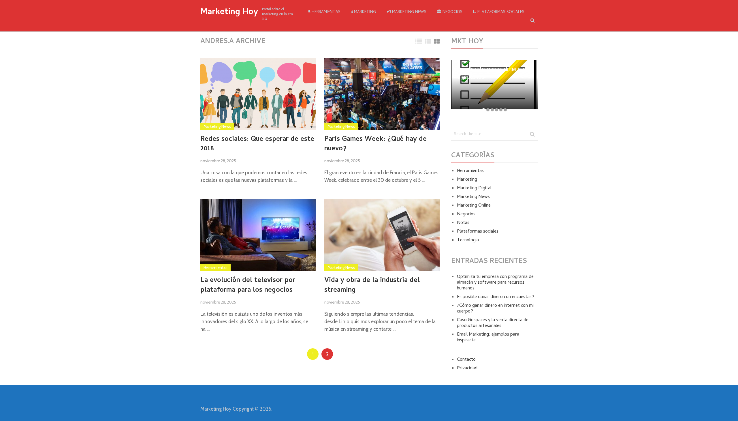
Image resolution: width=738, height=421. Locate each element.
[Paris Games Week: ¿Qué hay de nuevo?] (382, 94)
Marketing (364, 12)
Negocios (451, 12)
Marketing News (408, 12)
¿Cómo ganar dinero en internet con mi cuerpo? (495, 308)
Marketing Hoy (229, 12)
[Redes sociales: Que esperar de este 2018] (258, 94)
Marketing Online (474, 205)
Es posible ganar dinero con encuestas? (495, 297)
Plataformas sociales (500, 12)
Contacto (466, 360)
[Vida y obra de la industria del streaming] (382, 235)
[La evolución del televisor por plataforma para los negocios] (258, 235)
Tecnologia (468, 240)
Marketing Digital (474, 188)
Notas (463, 223)
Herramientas (325, 12)
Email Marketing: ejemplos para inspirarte (488, 337)
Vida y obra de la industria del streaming (372, 285)
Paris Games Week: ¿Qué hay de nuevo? (375, 144)
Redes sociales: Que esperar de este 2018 (257, 144)
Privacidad (467, 368)
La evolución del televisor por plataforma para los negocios (247, 285)
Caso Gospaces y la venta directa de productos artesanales (492, 323)
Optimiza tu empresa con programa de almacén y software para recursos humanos (495, 282)
